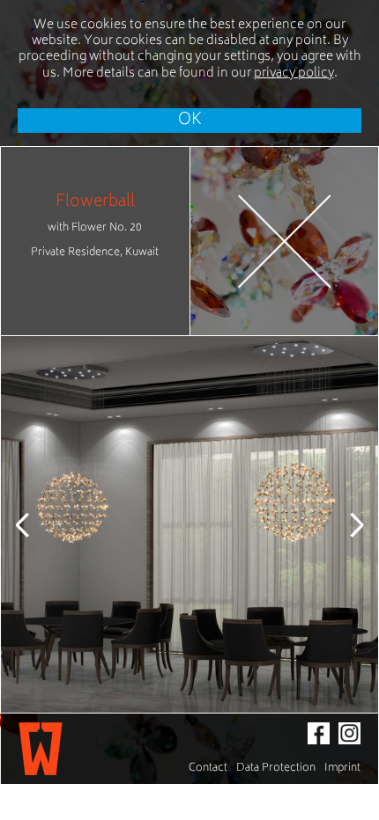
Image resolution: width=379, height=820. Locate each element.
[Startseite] (41, 748)
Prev (36, 524)
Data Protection (276, 768)
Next (342, 524)
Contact (208, 768)
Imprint (342, 768)
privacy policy (294, 73)
